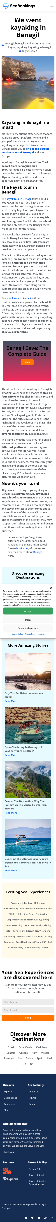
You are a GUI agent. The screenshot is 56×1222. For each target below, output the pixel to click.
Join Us (32, 1097)
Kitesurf (30, 930)
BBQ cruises (39, 903)
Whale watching (32, 947)
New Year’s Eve (42, 930)
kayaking (21, 47)
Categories (9, 1103)
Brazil (11, 1047)
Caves (49, 908)
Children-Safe (15, 914)
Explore (8, 1091)
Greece (23, 1053)
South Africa (25, 1058)
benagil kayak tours (26, 43)
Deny (28, 619)
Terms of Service (37, 1175)
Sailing (48, 936)
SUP (44, 942)
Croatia (11, 1053)
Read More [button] (11, 701)
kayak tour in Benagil (19, 199)
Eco (33, 925)
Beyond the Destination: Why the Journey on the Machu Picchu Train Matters (26, 805)
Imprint (41, 634)
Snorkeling (9, 942)
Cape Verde (25, 1047)
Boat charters (26, 908)
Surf (50, 942)
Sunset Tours (34, 942)
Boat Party (39, 908)
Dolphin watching (13, 925)
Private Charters (25, 936)
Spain (40, 1058)
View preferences (28, 628)
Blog (6, 1110)
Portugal (9, 1058)
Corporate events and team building (24, 919)
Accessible (16, 903)
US (31, 1064)
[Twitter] (32, 1217)
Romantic (39, 936)
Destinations (10, 1097)
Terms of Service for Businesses (37, 1183)
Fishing (47, 925)
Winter (45, 947)
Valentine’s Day (15, 947)
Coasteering (41, 914)
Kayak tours (19, 930)
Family (39, 925)
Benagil (9, 43)
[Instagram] (51, 1217)
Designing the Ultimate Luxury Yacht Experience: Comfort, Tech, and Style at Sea (28, 862)
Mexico (45, 1053)
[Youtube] (38, 1217)
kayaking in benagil (39, 47)
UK (24, 1064)
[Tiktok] (45, 1217)
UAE (49, 1058)
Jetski (9, 930)
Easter (27, 925)
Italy (34, 1053)
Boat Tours (28, 914)
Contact (33, 1103)
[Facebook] (25, 1217)
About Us (33, 1091)
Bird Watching (11, 908)
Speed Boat (21, 942)
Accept (28, 611)
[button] (51, 587)
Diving (46, 919)
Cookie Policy (17, 634)
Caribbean (42, 1047)
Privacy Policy (30, 634)
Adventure (27, 903)
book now (22, 548)
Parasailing (9, 936)
